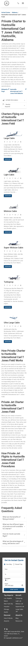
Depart (6, 583)
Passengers (7, 578)
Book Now (8, 159)
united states (5, 12)
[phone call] (18, 3)
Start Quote (14, 589)
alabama (14, 12)
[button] (14, 100)
